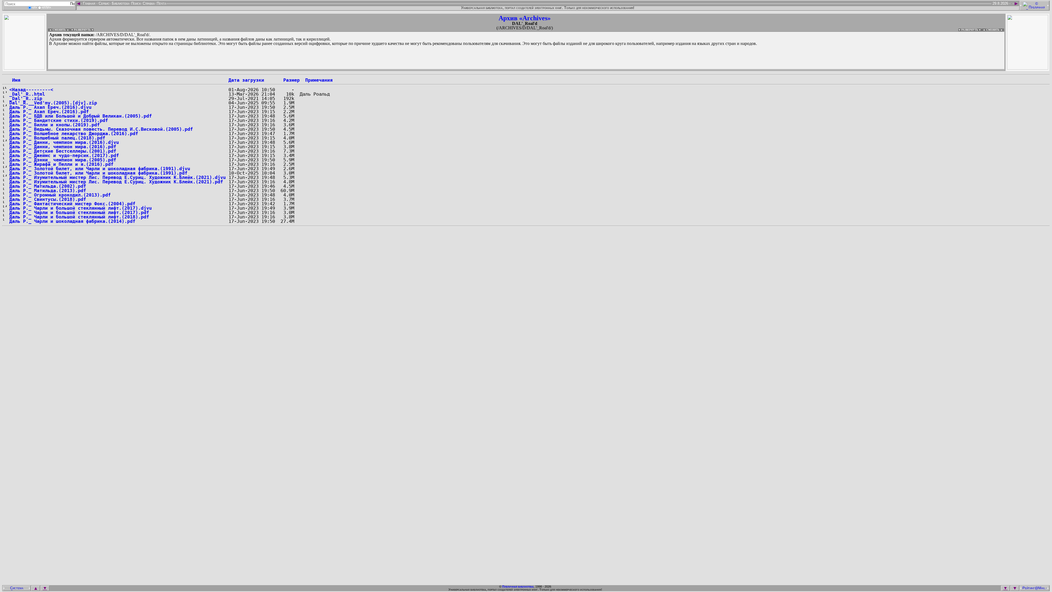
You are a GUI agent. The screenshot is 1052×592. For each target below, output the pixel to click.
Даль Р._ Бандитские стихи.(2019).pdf (58, 120)
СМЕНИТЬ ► (995, 30)
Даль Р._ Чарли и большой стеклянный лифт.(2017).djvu (80, 208)
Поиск (135, 3)
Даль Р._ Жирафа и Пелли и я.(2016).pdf (61, 164)
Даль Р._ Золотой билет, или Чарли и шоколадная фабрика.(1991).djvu (99, 168)
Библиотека (120, 3)
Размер (291, 80)
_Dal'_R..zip (25, 98)
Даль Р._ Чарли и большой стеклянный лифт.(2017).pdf (79, 212)
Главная (89, 3)
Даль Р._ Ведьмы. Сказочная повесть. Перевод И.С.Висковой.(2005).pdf (101, 129)
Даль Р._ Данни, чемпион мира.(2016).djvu (64, 142)
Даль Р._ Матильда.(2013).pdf (47, 190)
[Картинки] (1027, 68)
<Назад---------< (31, 89)
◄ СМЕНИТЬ (57, 30)
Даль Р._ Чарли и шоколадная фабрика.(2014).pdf (72, 221)
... (180, 69)
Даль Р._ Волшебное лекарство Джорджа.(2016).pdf (73, 133)
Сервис (104, 3)
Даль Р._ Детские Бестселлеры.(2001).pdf (62, 151)
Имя (14, 80)
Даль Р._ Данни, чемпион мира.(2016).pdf (62, 146)
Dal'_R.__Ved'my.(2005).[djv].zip (53, 103)
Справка (148, 3)
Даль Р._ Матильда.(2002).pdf (47, 186)
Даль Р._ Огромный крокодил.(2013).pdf (60, 195)
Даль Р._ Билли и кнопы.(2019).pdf (54, 124)
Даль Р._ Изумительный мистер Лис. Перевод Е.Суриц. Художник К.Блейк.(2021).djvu (117, 177)
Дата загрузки (246, 80)
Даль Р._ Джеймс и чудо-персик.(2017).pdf (64, 155)
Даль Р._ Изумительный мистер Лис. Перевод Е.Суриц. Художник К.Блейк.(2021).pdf (116, 181)
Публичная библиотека (518, 586)
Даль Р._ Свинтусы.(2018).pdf (47, 199)
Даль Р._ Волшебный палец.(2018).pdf (57, 138)
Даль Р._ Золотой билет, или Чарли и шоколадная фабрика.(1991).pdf (98, 173)
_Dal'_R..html (27, 94)
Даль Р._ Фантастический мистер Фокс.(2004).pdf (72, 203)
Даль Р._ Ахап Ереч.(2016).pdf (49, 111)
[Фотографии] (24, 68)
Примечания (319, 80)
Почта (161, 3)
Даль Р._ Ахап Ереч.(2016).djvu (50, 107)
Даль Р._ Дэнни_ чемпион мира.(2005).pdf (62, 160)
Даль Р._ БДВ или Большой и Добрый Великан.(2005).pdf (80, 116)
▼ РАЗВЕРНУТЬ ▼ (82, 30)
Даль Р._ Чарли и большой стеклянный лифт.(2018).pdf (79, 217)
